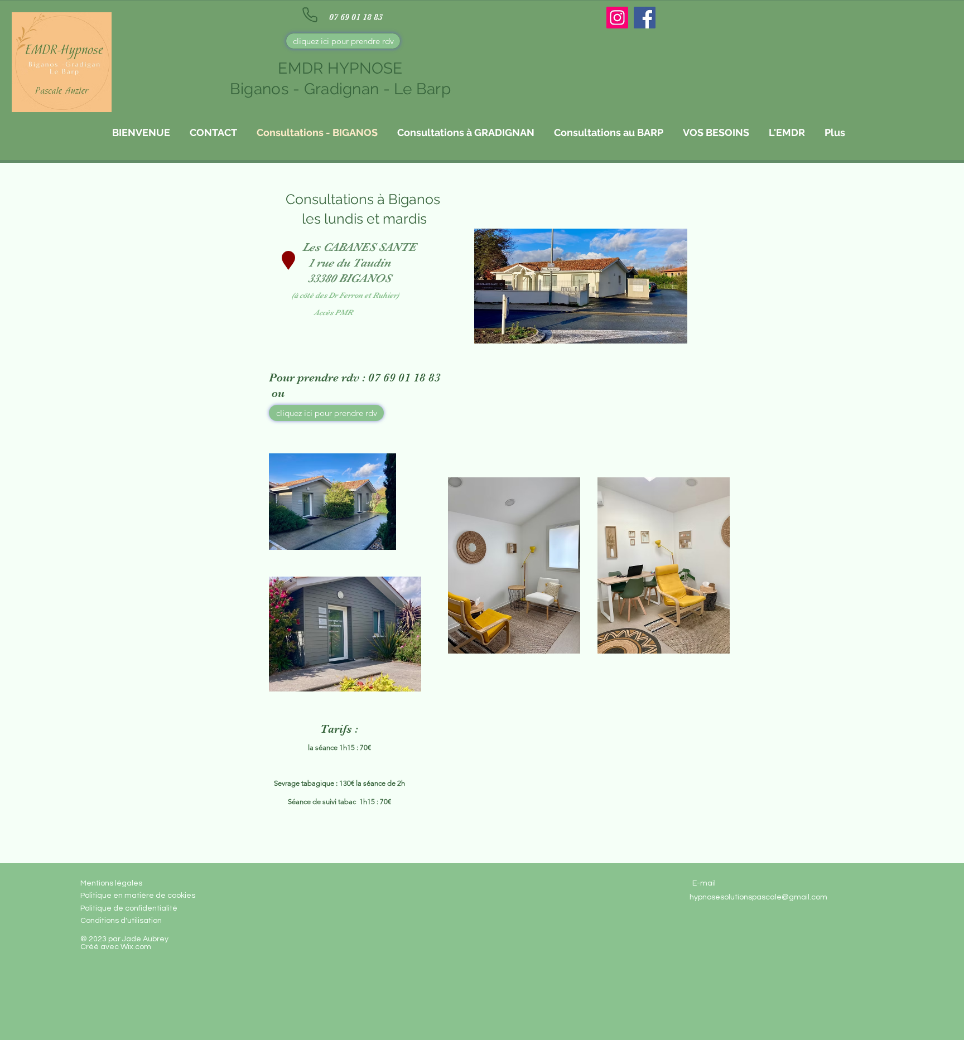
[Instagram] (617, 17)
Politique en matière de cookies (138, 895)
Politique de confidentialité (128, 908)
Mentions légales (111, 883)
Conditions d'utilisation (121, 921)
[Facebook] (644, 17)
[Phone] (310, 15)
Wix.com (135, 947)
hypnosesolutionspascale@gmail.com (758, 897)
